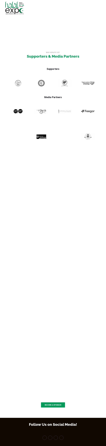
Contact (97, 8)
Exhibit (54, 8)
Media (62, 8)
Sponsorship (72, 8)
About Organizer (85, 8)
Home (48, 8)
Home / (48, 27)
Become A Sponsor (53, 405)
